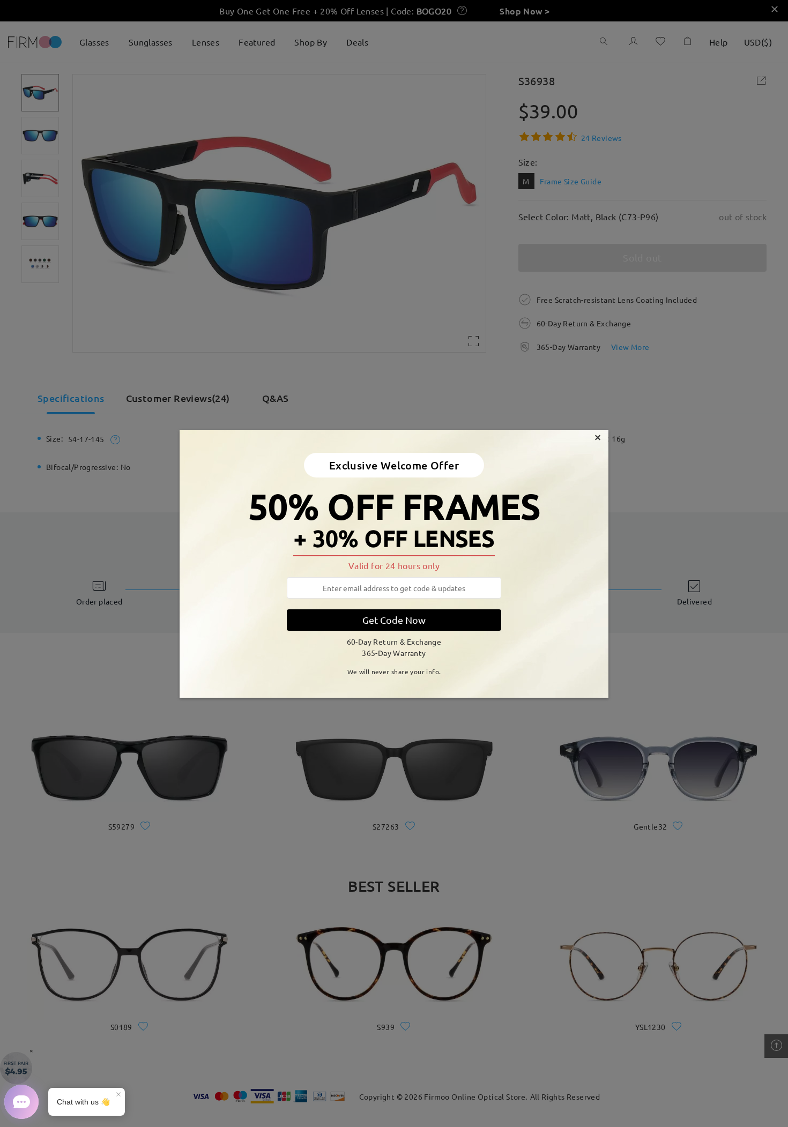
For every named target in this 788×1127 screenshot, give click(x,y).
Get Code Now (394, 619)
